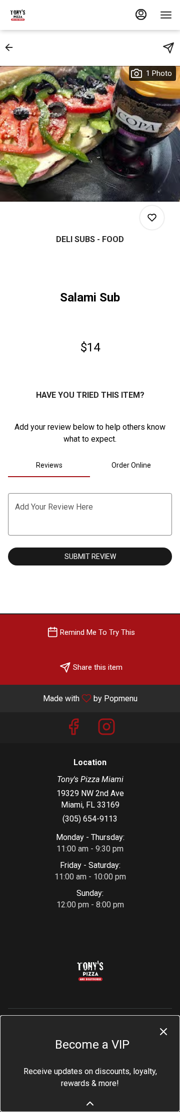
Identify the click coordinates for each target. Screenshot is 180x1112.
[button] (12, 47)
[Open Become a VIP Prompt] (90, 1104)
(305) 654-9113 (90, 819)
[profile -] (141, 14)
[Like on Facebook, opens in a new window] (73, 730)
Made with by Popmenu (73, 698)
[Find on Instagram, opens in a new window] (107, 730)
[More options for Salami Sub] (152, 218)
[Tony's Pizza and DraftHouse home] (53, 14)
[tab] (49, 465)
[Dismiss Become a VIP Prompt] (164, 1032)
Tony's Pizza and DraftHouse (90, 970)
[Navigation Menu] (166, 14)
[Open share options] (168, 48)
